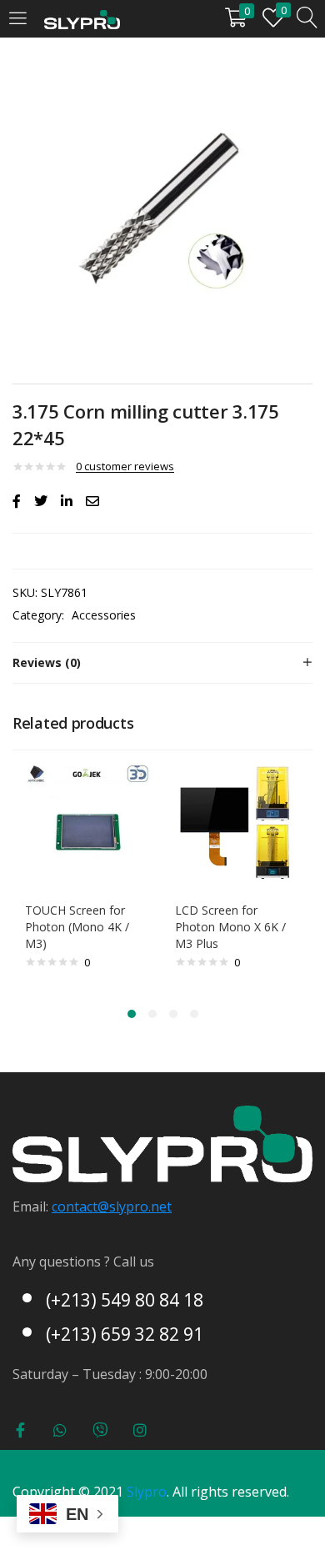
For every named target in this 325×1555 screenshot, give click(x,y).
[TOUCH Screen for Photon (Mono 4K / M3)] (87, 824)
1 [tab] (132, 1014)
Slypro (147, 1491)
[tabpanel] (87, 875)
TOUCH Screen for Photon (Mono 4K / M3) (77, 926)
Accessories (104, 615)
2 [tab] (152, 1014)
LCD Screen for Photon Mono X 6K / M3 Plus (230, 926)
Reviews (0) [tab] (46, 662)
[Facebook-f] (20, 1429)
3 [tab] (173, 1014)
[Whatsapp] (60, 1429)
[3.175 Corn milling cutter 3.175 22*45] (16, 501)
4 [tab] (194, 1014)
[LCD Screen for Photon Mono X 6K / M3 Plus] (237, 824)
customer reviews (125, 466)
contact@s (84, 1206)
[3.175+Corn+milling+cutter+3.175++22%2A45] (41, 501)
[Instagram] (140, 1429)
